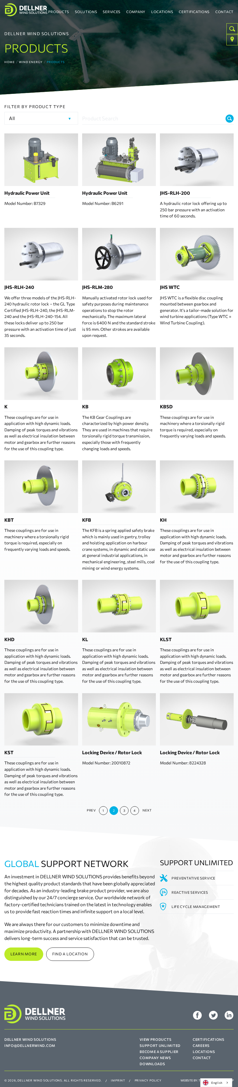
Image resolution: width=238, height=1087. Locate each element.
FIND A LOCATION (70, 954)
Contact (224, 12)
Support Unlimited (160, 1045)
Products (58, 12)
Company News (155, 1058)
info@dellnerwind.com (29, 1045)
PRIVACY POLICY (148, 1080)
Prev (91, 810)
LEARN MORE (23, 954)
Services (111, 12)
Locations (162, 12)
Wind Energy (31, 62)
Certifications (194, 12)
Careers (201, 1045)
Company (135, 12)
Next (147, 810)
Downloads (152, 1064)
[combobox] (216, 1082)
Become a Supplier (159, 1052)
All (12, 118)
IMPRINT (118, 1080)
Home (9, 62)
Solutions (86, 12)
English (217, 1082)
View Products (155, 1039)
